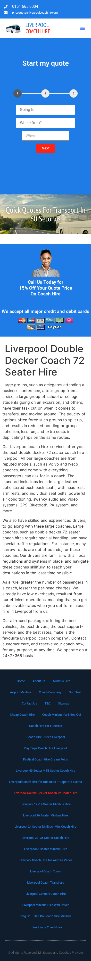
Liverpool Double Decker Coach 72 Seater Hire (45, 793)
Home (21, 681)
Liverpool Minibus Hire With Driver (45, 905)
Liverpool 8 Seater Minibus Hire (45, 849)
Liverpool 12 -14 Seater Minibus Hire (46, 804)
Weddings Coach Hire (47, 927)
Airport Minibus (20, 692)
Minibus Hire (61, 681)
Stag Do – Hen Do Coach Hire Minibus (45, 916)
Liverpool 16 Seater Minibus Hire (45, 815)
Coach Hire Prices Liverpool (45, 737)
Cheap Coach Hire (22, 714)
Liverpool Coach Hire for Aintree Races (46, 860)
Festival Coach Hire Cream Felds (45, 759)
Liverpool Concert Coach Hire (45, 894)
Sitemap (63, 703)
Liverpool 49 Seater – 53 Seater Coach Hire (45, 770)
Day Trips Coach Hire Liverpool (45, 748)
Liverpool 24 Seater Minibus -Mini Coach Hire (45, 826)
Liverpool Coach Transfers (45, 882)
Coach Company (50, 692)
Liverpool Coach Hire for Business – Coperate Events (45, 782)
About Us (39, 681)
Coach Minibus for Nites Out (61, 714)
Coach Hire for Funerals (45, 726)
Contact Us (29, 703)
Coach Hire (37, 28)
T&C (47, 703)
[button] (82, 28)
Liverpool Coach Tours (45, 871)
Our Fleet (75, 692)
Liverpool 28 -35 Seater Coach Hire (45, 838)
